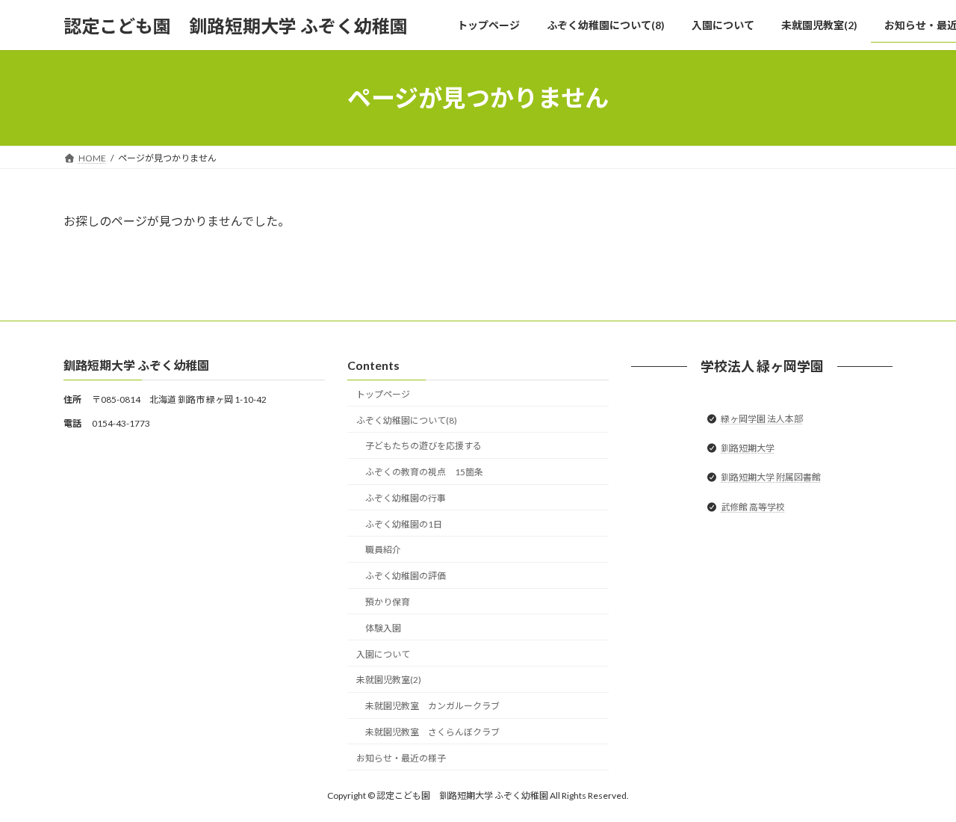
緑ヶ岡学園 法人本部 (762, 418)
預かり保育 (387, 602)
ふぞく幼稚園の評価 (405, 576)
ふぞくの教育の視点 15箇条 (424, 472)
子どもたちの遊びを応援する (423, 446)
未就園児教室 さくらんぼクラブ (432, 732)
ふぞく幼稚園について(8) (406, 420)
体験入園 (383, 628)
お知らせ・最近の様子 (401, 758)
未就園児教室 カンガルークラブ (432, 706)
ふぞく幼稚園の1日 (403, 524)
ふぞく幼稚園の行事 (405, 498)
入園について (383, 654)
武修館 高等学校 (753, 507)
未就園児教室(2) (388, 680)
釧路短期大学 (748, 448)
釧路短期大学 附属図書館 (771, 477)
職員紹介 (383, 550)
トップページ (383, 394)
